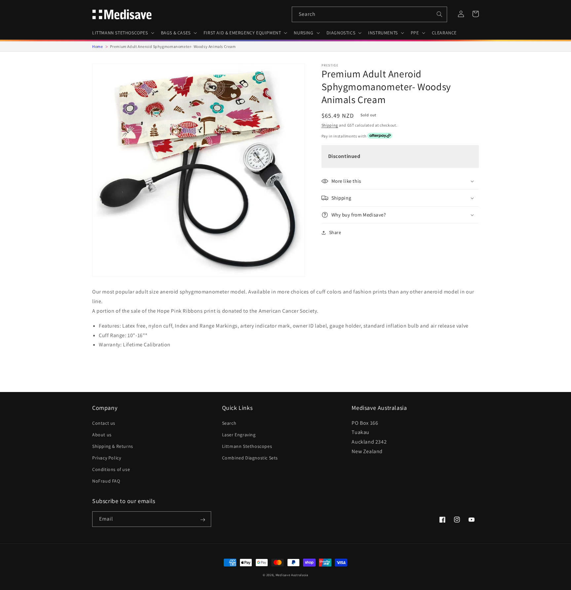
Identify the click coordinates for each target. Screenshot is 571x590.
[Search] (439, 14)
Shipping (330, 125)
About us (102, 435)
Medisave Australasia (292, 575)
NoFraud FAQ (106, 481)
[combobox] (369, 14)
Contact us (103, 423)
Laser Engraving (239, 435)
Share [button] (335, 232)
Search (229, 423)
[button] (122, 33)
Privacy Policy (106, 458)
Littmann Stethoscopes (247, 446)
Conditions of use (111, 469)
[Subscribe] (202, 519)
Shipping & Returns (112, 446)
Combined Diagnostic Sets (250, 458)
